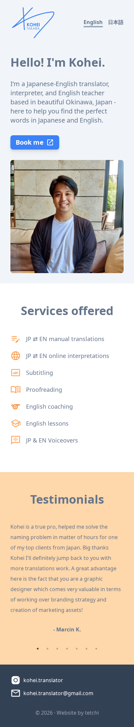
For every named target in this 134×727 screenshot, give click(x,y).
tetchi (92, 712)
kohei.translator (43, 680)
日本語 (116, 22)
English (93, 22)
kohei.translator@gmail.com (58, 693)
